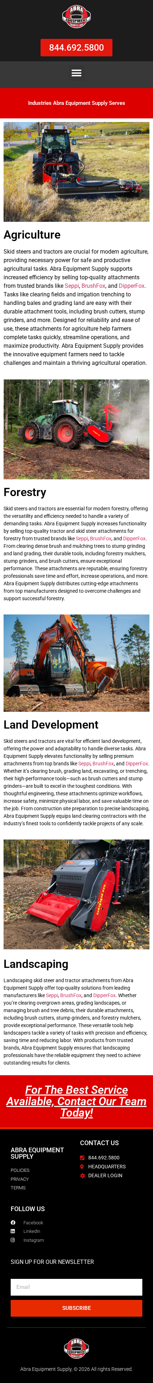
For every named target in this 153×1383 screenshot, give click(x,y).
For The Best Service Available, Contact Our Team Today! (76, 1101)
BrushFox (93, 285)
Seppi (72, 285)
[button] (77, 73)
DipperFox (131, 285)
